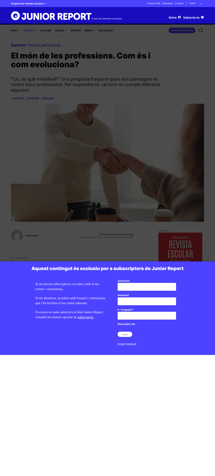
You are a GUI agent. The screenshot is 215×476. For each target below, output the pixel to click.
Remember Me (126, 324)
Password (123, 295)
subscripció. (86, 317)
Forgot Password (127, 343)
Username (124, 280)
